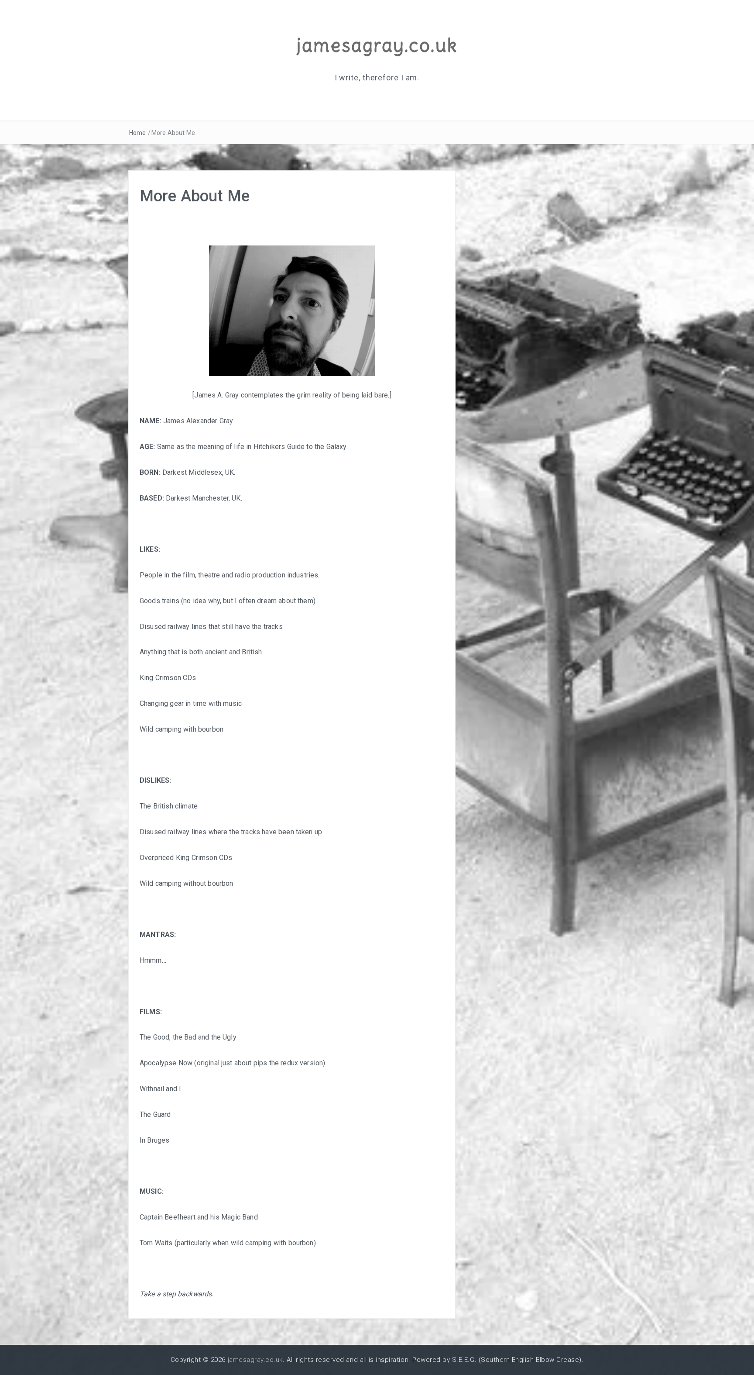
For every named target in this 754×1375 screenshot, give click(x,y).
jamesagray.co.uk (377, 45)
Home (137, 132)
